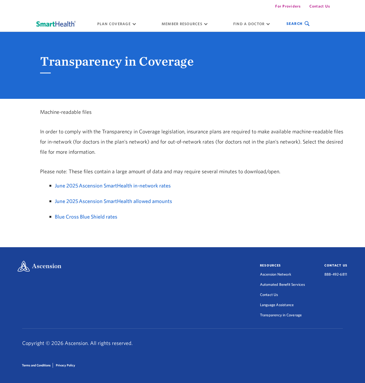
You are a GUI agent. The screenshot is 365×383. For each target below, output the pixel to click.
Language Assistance (277, 304)
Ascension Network (275, 274)
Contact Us (319, 6)
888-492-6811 (335, 274)
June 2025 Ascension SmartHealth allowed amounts (113, 201)
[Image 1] (56, 23)
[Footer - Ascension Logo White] (39, 267)
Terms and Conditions (36, 365)
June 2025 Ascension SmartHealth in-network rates (113, 185)
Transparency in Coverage (281, 315)
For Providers (288, 6)
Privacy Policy (65, 365)
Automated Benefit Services (282, 284)
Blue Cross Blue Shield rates (86, 216)
